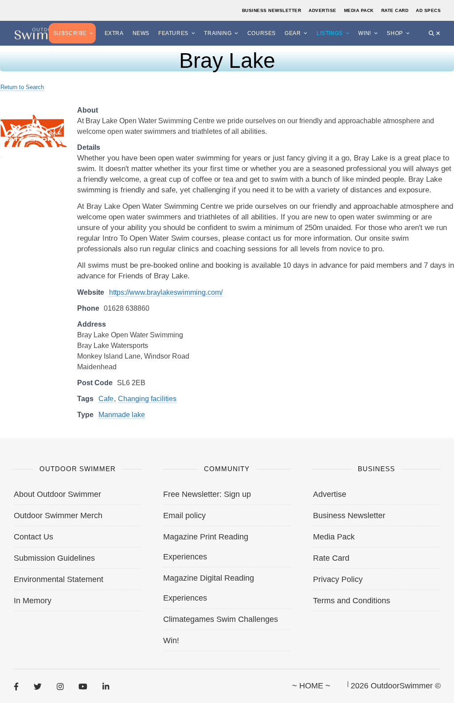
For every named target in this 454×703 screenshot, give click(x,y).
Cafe (106, 398)
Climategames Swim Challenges (220, 619)
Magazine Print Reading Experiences (205, 546)
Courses (261, 33)
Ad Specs (428, 10)
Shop (395, 33)
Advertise (323, 10)
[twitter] (37, 686)
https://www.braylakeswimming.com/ (166, 292)
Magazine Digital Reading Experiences (208, 588)
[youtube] (83, 686)
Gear (293, 33)
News (141, 33)
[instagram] (60, 686)
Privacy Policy (338, 579)
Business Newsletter (271, 10)
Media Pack (359, 10)
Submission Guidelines (54, 558)
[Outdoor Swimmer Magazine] (44, 33)
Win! (364, 33)
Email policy (184, 515)
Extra (114, 33)
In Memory (32, 600)
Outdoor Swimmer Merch (58, 515)
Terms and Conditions (351, 600)
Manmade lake (121, 414)
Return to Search (22, 87)
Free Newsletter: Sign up (207, 494)
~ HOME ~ (311, 685)
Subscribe (69, 33)
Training (217, 33)
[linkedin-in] (106, 686)
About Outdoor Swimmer (57, 494)
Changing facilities (147, 398)
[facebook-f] (16, 686)
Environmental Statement (58, 579)
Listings (330, 33)
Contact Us (33, 536)
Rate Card (395, 10)
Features (173, 33)
